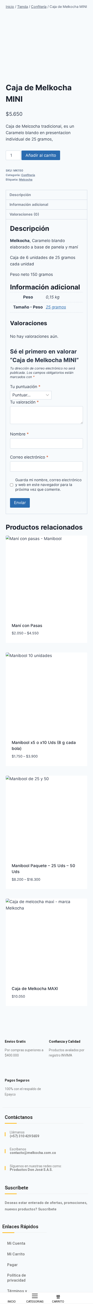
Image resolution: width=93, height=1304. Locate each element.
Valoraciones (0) (24, 214)
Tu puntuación (25, 386)
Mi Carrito (16, 1254)
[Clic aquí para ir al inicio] (11, 1295)
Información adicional (29, 204)
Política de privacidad (16, 1278)
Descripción (20, 194)
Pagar (12, 1265)
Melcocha (25, 179)
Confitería (28, 175)
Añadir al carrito (41, 155)
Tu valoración (24, 402)
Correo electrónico (29, 457)
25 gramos (56, 307)
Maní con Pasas (27, 625)
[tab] (46, 195)
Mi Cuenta (16, 1243)
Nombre (19, 434)
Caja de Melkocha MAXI (35, 988)
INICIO (12, 1301)
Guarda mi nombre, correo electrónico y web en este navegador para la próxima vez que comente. (48, 485)
